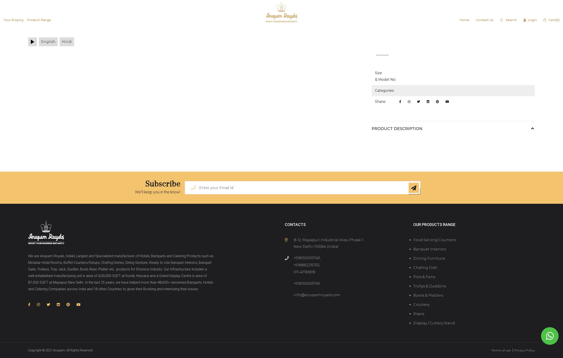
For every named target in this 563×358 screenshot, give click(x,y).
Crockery (421, 305)
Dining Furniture (429, 258)
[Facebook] (400, 101)
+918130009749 (307, 258)
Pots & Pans (424, 277)
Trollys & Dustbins (429, 286)
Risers (418, 314)
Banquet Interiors (429, 249)
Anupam (59, 350)
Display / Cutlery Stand (434, 323)
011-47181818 (304, 272)
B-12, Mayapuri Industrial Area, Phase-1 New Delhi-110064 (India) (328, 243)
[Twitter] (418, 101)
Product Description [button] (397, 128)
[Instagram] (409, 101)
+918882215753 (306, 265)
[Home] (46, 233)
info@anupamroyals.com (317, 295)
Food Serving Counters (434, 240)
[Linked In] (428, 101)
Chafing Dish (425, 268)
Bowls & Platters (428, 295)
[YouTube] (447, 101)
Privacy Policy (524, 350)
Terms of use (501, 350)
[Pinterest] (437, 101)
